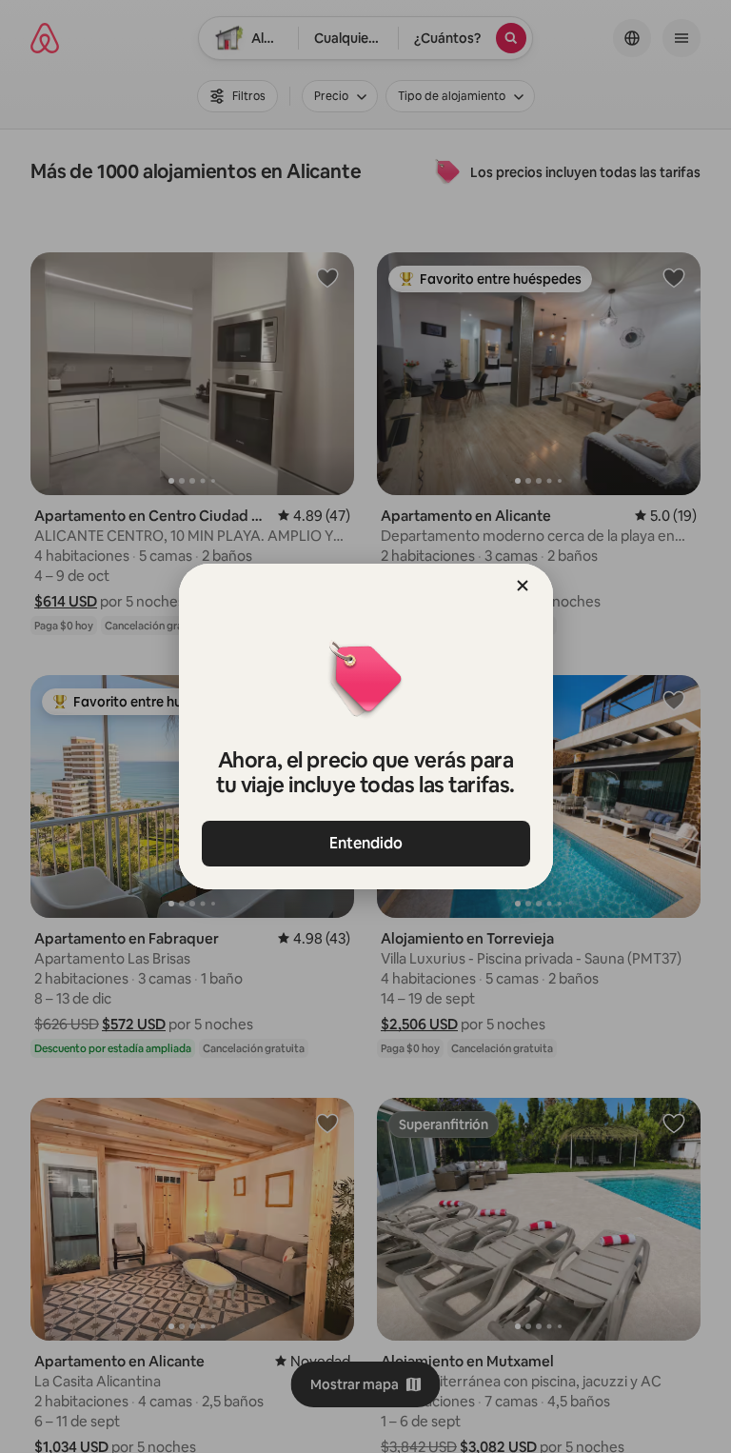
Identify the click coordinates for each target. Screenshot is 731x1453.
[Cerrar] (522, 585)
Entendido (366, 843)
